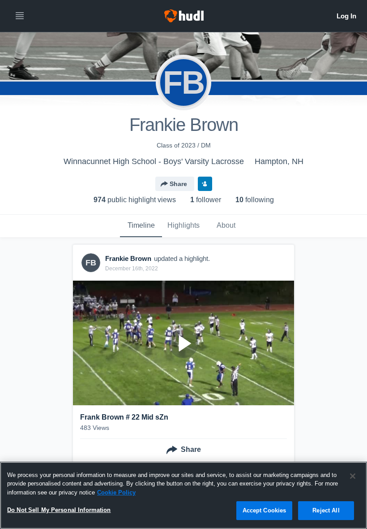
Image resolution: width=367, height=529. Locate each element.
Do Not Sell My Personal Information (59, 510)
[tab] (141, 226)
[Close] (353, 476)
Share (178, 183)
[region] (183, 495)
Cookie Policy (116, 492)
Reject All (325, 510)
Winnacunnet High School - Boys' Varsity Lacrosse (154, 161)
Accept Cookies (264, 510)
